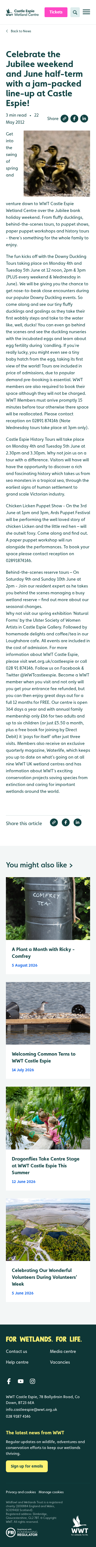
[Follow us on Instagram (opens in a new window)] (32, 1381)
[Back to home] (79, 1510)
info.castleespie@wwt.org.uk (31, 1409)
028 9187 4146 (18, 1416)
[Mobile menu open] (86, 14)
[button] (64, 118)
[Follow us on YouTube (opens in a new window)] (21, 1381)
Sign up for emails (27, 1466)
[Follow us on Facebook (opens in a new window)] (9, 1381)
